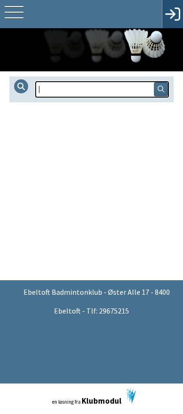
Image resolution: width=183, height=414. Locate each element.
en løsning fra (87, 401)
